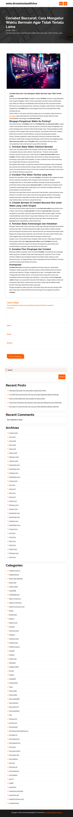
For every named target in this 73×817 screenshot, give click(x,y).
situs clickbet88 (14, 699)
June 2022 (12, 557)
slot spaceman (14, 771)
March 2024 (13, 549)
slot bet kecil (13, 727)
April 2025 (12, 497)
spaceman (12, 787)
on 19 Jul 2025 (18, 88)
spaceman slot (14, 795)
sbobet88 (12, 679)
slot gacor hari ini (14, 751)
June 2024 (12, 537)
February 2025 (14, 505)
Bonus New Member (16, 578)
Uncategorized (14, 803)
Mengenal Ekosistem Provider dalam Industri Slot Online (27, 390)
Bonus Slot (12, 582)
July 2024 (12, 533)
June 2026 (12, 441)
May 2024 (12, 541)
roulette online (14, 667)
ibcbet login (13, 615)
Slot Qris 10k (13, 767)
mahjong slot (13, 643)
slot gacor (12, 747)
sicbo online (13, 695)
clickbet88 (12, 591)
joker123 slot (13, 623)
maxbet (11, 655)
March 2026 (13, 453)
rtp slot (11, 671)
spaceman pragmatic (16, 791)
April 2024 (12, 545)
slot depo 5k (13, 735)
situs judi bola (13, 703)
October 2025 (13, 473)
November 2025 (14, 469)
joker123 (12, 619)
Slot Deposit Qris (14, 743)
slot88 (11, 783)
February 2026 (14, 457)
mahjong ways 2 (14, 647)
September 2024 (14, 525)
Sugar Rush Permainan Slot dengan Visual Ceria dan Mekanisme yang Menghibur (35, 402)
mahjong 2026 (14, 639)
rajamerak (12, 663)
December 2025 (14, 465)
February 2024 (14, 553)
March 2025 (13, 501)
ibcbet (11, 611)
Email (9, 334)
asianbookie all (14, 574)
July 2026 (12, 437)
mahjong (12, 635)
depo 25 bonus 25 (15, 599)
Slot (13, 30)
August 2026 (13, 433)
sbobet (11, 675)
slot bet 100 (13, 719)
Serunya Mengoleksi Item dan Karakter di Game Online (27, 398)
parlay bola (13, 659)
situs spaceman (14, 711)
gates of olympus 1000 (16, 607)
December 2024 (14, 513)
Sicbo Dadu (13, 691)
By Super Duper (30, 88)
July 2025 (12, 485)
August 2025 (13, 481)
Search (10, 370)
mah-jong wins (14, 631)
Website (9, 343)
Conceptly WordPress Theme (53, 812)
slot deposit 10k (14, 739)
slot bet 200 (13, 723)
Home (8, 30)
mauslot (12, 651)
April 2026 (12, 449)
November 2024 (14, 517)
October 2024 (13, 521)
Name (9, 325)
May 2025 (12, 493)
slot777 (11, 779)
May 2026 (12, 445)
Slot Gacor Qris (14, 755)
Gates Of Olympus (15, 603)
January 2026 (13, 461)
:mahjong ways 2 (14, 570)
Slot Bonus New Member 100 (18, 731)
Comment (10, 308)
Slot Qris (12, 763)
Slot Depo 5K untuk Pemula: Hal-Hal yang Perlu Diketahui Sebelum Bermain (34, 406)
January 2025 (13, 509)
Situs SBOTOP (14, 707)
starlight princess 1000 (16, 799)
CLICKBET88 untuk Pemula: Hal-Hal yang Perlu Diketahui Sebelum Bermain (34, 394)
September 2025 (14, 477)
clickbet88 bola (14, 595)
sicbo (11, 687)
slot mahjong (13, 759)
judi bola (12, 627)
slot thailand (13, 775)
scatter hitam (13, 683)
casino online (13, 586)
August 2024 (13, 529)
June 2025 (12, 489)
